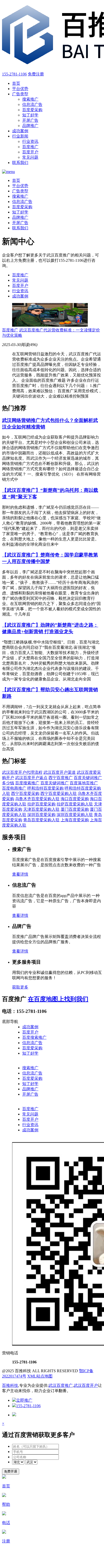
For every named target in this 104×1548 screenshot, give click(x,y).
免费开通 (10, 1471)
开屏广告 (30, 120)
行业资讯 (30, 141)
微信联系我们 (14, 1139)
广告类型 (20, 94)
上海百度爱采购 (75, 820)
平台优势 (20, 89)
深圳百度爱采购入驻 (75, 814)
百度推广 (30, 147)
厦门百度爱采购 (75, 809)
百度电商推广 (14, 788)
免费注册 (36, 74)
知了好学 (30, 115)
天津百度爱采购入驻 (41, 809)
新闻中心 (10, 1103)
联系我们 (20, 162)
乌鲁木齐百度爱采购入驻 (37, 799)
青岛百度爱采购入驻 (41, 820)
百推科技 (10, 1385)
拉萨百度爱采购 (41, 804)
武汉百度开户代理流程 (22, 772)
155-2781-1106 (14, 74)
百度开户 (30, 152)
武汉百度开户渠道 (59, 772)
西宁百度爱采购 (25, 793)
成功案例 (20, 131)
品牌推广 (30, 125)
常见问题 (30, 157)
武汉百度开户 (86, 1385)
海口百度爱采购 (75, 799)
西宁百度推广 (60, 778)
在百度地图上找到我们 (58, 999)
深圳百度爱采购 (41, 814)
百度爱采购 (32, 110)
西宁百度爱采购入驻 (58, 793)
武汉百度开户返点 (31, 778)
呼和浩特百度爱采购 (45, 788)
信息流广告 (32, 104)
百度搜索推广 (27, 783)
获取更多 (20, 987)
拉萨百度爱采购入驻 (75, 804)
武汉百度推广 (60, 1385)
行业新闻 (20, 136)
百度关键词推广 (54, 783)
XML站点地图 (40, 1376)
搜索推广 (30, 99)
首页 (16, 83)
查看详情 (20, 874)
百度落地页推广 (84, 783)
